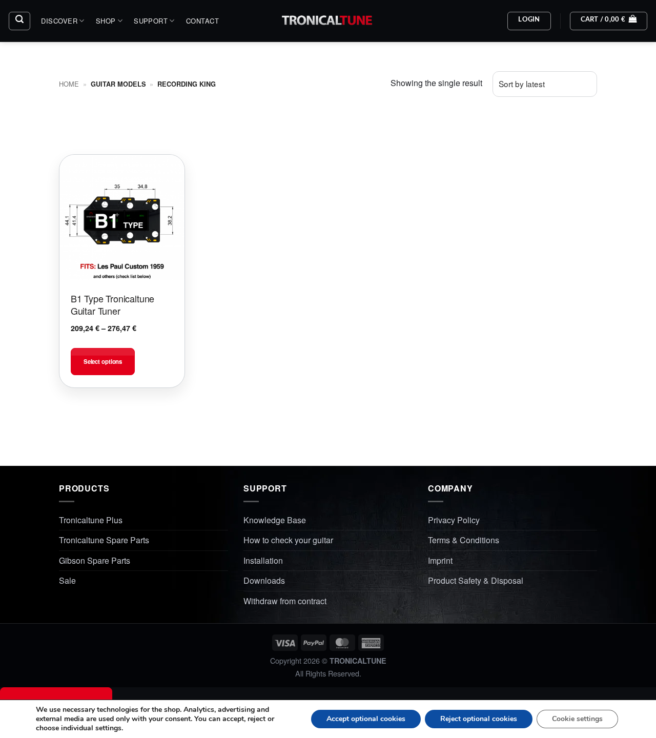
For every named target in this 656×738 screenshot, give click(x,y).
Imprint (440, 560)
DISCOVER (59, 21)
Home (69, 84)
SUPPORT (151, 21)
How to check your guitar (288, 540)
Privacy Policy (454, 520)
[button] (19, 21)
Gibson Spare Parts (94, 560)
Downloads (264, 580)
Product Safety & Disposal (475, 580)
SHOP (106, 21)
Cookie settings (577, 719)
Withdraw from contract (284, 601)
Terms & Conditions (463, 540)
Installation (263, 560)
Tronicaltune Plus (90, 520)
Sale (67, 580)
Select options (103, 361)
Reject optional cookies (478, 719)
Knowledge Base (274, 520)
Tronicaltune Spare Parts (104, 540)
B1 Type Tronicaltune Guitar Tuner (112, 304)
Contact (202, 21)
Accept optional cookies (365, 719)
